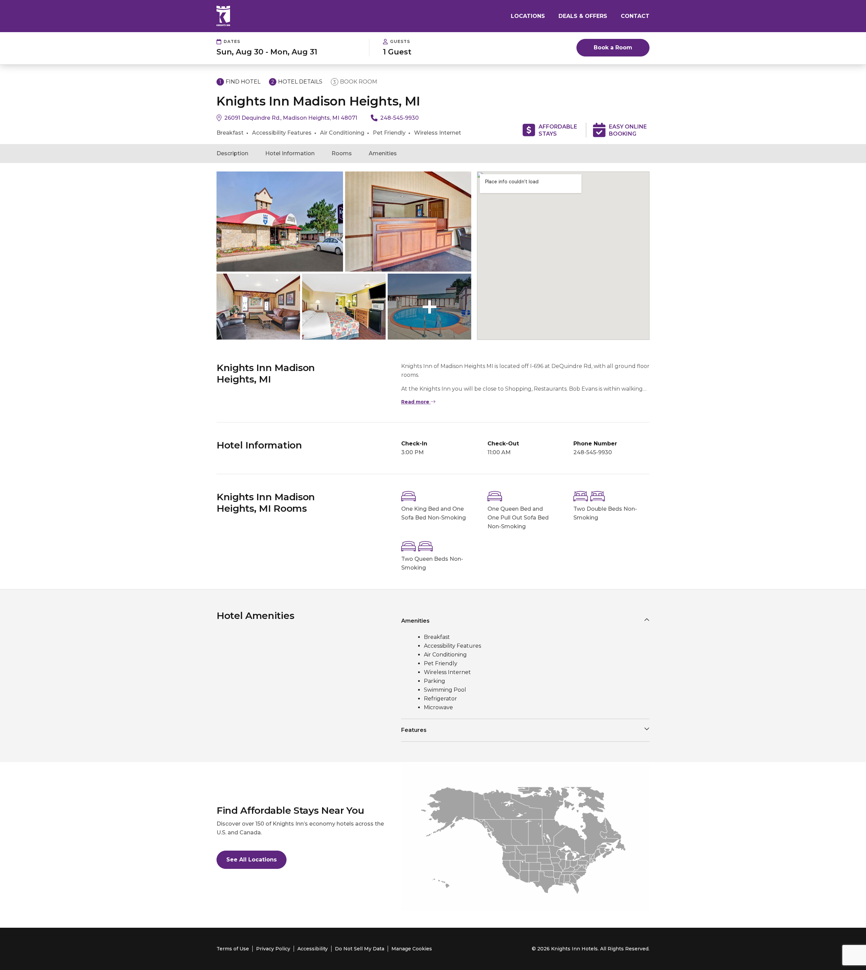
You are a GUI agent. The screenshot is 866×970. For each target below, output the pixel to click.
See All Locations (251, 859)
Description (232, 153)
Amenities (383, 153)
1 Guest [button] (397, 52)
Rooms (342, 153)
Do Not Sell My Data (359, 949)
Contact (635, 16)
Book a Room (613, 47)
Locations (528, 16)
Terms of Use (232, 949)
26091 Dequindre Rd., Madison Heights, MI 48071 (290, 118)
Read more (416, 402)
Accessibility (312, 949)
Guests (400, 41)
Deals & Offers (583, 16)
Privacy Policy (273, 949)
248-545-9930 (399, 118)
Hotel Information (290, 153)
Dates (232, 41)
